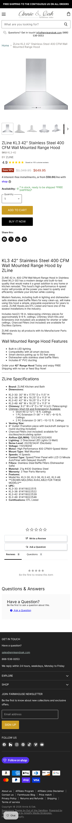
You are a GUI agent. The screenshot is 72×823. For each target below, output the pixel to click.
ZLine (9, 157)
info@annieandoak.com (49, 32)
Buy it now (17, 221)
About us (7, 791)
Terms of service (11, 802)
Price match (45, 794)
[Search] (65, 24)
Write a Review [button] (37, 538)
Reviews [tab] (10, 554)
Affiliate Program (25, 791)
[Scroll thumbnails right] (67, 128)
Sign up (10, 724)
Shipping (52, 798)
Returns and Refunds (31, 798)
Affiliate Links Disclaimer (51, 791)
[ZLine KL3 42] (7, 128)
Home (5, 45)
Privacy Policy (9, 798)
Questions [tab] (32, 554)
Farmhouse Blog (26, 794)
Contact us (8, 794)
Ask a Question (22, 610)
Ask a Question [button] (38, 546)
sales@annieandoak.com (16, 652)
